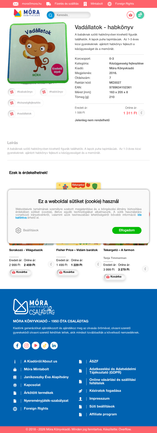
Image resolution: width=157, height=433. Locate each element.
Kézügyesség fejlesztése (126, 63)
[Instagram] (26, 345)
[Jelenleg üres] (130, 15)
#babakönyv (25, 92)
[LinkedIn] (54, 345)
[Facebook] (17, 345)
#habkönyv (56, 92)
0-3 (111, 59)
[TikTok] (45, 345)
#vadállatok (24, 114)
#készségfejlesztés (28, 103)
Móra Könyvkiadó (121, 68)
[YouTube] (35, 345)
